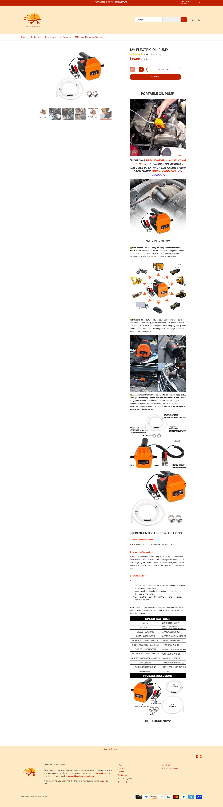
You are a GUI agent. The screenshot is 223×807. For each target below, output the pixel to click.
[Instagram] (201, 756)
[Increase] (141, 69)
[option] (80, 76)
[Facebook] (197, 756)
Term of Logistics (125, 778)
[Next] (119, 76)
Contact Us (122, 775)
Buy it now (155, 77)
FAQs (120, 765)
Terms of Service (125, 782)
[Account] (193, 19)
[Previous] (40, 76)
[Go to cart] (199, 19)
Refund (121, 772)
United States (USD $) (186, 3)
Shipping (121, 768)
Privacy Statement (170, 768)
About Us (166, 765)
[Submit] (183, 19)
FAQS (101, 781)
